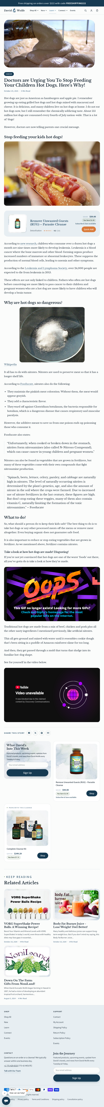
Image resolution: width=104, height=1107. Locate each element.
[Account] (91, 10)
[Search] (85, 10)
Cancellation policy (75, 1099)
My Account (58, 1022)
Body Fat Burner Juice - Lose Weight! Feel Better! (70, 925)
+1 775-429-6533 (11, 1065)
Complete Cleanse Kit (16, 848)
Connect (61, 10)
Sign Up (27, 772)
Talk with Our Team (12, 1070)
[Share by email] (48, 732)
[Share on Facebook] (29, 732)
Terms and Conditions (40, 1099)
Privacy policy (23, 1099)
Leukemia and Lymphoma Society (46, 268)
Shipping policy (58, 1099)
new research (28, 243)
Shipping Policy (60, 1027)
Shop (91, 793)
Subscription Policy (61, 1038)
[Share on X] (35, 732)
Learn (51, 10)
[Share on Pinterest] (41, 732)
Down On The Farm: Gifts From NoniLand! (19, 982)
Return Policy (59, 1032)
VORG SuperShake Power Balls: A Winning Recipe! (22, 925)
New (43, 10)
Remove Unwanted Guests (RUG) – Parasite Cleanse (49, 222)
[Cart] (97, 10)
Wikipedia (10, 364)
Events (72, 10)
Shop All (33, 10)
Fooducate (26, 383)
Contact (56, 1016)
